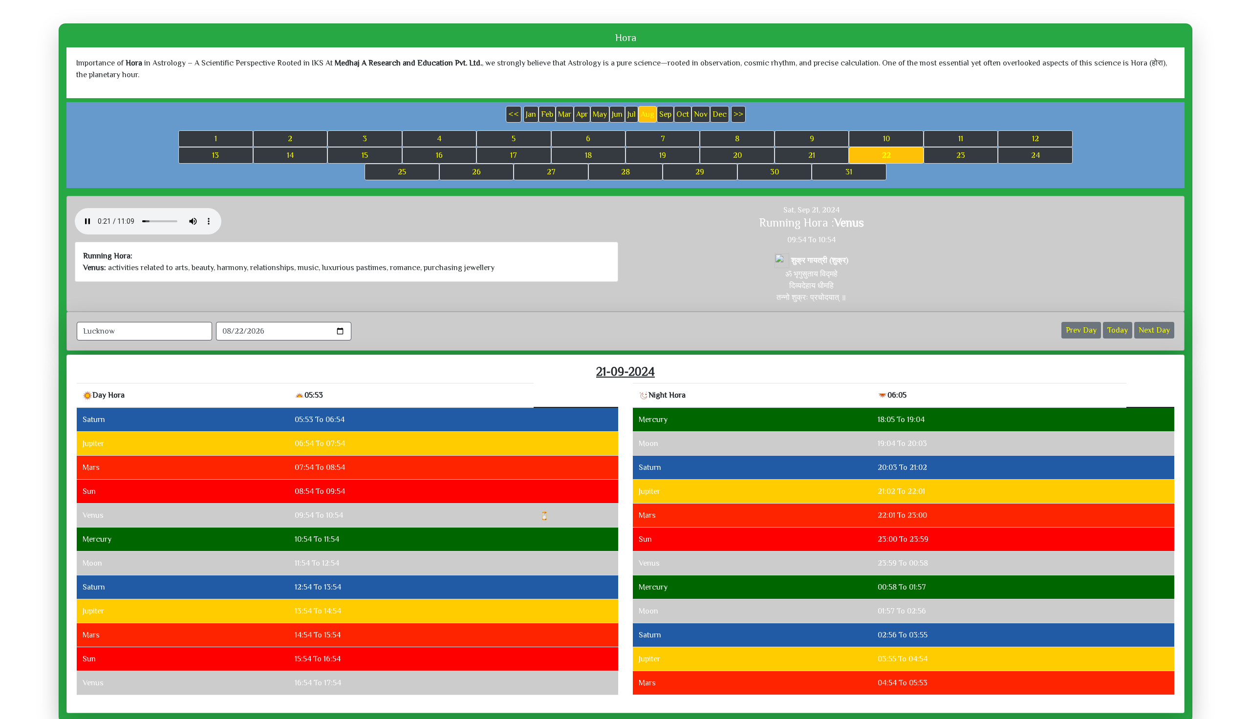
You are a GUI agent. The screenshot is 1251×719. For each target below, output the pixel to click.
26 (476, 172)
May (600, 114)
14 (290, 155)
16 (439, 155)
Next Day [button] (1154, 330)
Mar (564, 114)
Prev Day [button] (1081, 330)
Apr (582, 114)
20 (737, 155)
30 (774, 172)
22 (886, 155)
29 (699, 172)
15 (365, 155)
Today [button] (1117, 330)
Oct (682, 114)
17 (513, 155)
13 (215, 155)
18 (588, 155)
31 (848, 172)
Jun (617, 114)
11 (960, 138)
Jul (631, 114)
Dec (719, 114)
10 (886, 138)
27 (551, 172)
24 (1035, 155)
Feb (547, 114)
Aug (647, 114)
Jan (531, 114)
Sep (665, 114)
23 (960, 155)
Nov (701, 114)
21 (811, 155)
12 (1035, 138)
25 (402, 172)
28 (625, 172)
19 (662, 155)
